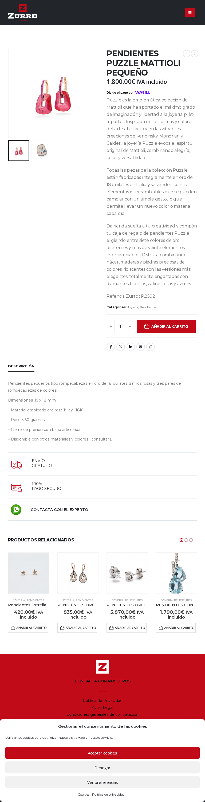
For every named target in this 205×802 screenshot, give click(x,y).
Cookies (83, 794)
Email (140, 347)
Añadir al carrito (169, 326)
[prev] (186, 53)
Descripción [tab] (21, 366)
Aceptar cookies (102, 753)
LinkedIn (131, 347)
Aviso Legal (102, 707)
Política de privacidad (108, 794)
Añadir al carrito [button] (31, 628)
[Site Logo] (22, 12)
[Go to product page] (28, 573)
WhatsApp (150, 347)
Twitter (120, 347)
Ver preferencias (102, 782)
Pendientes (148, 307)
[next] (194, 53)
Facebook (111, 347)
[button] (190, 12)
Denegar (102, 767)
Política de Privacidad (103, 700)
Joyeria (132, 307)
